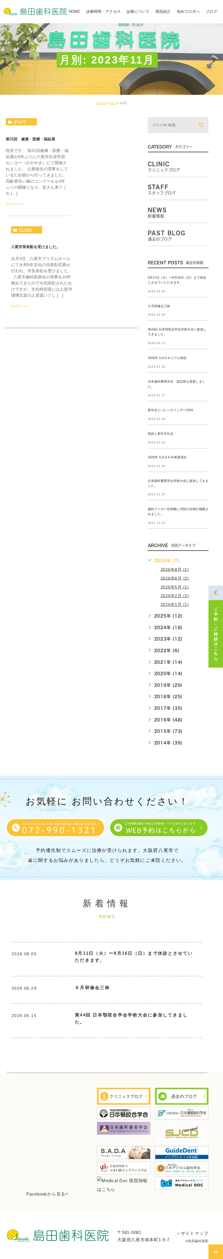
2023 (113, 103)
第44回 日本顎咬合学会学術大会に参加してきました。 (131, 1018)
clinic (26, 230)
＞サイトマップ (192, 1233)
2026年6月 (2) (175, 578)
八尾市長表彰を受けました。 (35, 247)
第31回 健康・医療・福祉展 (30, 139)
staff (20, 122)
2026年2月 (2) (175, 595)
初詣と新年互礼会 (160, 433)
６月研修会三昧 (159, 306)
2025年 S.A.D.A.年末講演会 (167, 457)
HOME (101, 103)
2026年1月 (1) (175, 604)
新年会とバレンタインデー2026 (170, 410)
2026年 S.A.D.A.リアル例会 (167, 358)
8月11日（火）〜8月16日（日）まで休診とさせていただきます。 (134, 957)
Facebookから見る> (47, 1193)
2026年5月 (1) (175, 587)
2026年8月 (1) (175, 569)
